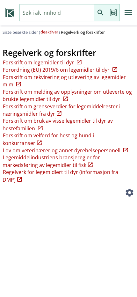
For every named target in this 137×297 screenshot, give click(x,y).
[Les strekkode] (113, 12)
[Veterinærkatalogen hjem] (10, 12)
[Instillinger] (129, 193)
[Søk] (100, 12)
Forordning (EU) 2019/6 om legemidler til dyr (57, 69)
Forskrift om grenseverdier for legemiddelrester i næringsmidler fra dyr (61, 110)
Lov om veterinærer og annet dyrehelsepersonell (62, 150)
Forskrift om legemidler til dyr (39, 62)
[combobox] (57, 12)
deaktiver (49, 32)
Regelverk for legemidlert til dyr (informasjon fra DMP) (60, 176)
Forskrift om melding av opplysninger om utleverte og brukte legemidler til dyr (67, 95)
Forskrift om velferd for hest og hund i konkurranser (48, 139)
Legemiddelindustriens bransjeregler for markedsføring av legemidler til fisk (51, 161)
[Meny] (128, 12)
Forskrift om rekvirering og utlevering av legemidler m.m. (64, 81)
